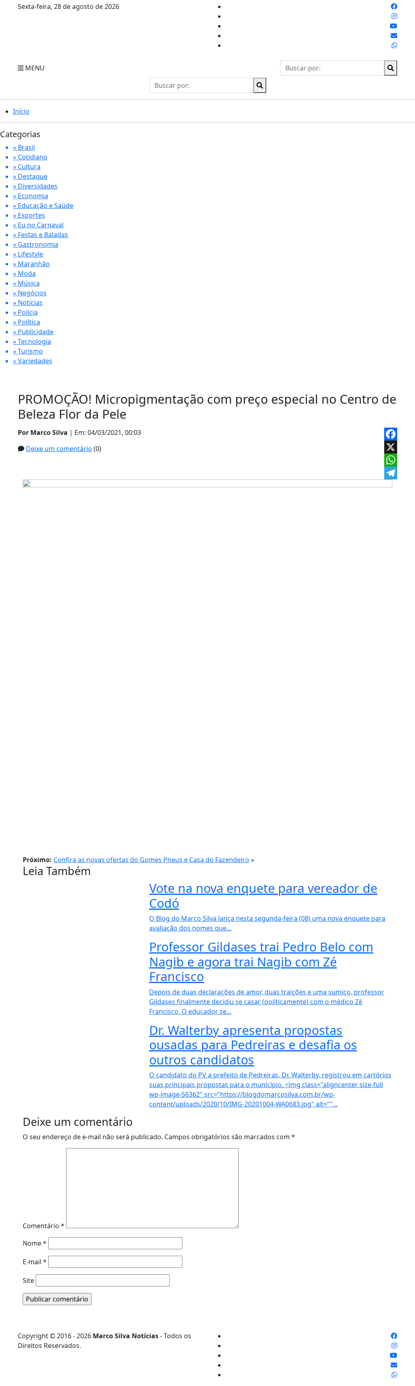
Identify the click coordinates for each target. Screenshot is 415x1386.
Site (28, 1280)
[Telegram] (390, 472)
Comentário (43, 1225)
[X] (390, 447)
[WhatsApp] (390, 460)
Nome (35, 1243)
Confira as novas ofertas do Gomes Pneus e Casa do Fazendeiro (151, 859)
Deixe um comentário (59, 448)
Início (21, 111)
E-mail (35, 1261)
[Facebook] (390, 434)
